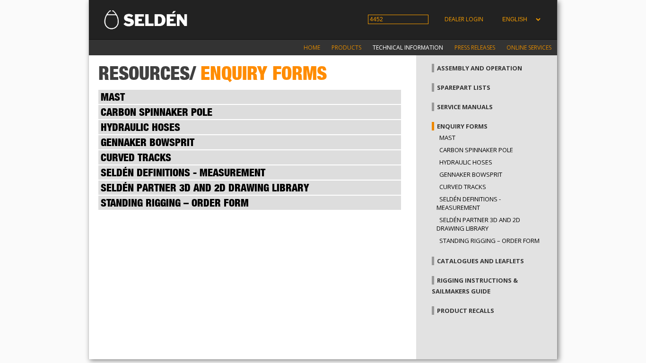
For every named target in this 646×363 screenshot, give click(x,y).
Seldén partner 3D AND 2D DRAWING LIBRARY (478, 224)
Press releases (474, 47)
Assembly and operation (479, 68)
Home (312, 47)
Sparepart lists (463, 87)
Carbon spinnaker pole (476, 150)
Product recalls (465, 310)
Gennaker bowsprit (470, 174)
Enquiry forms (462, 126)
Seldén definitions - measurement (468, 203)
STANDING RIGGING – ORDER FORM (489, 240)
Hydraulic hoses (465, 162)
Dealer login (464, 19)
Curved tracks (462, 186)
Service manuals (465, 107)
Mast (447, 137)
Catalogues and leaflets (480, 261)
